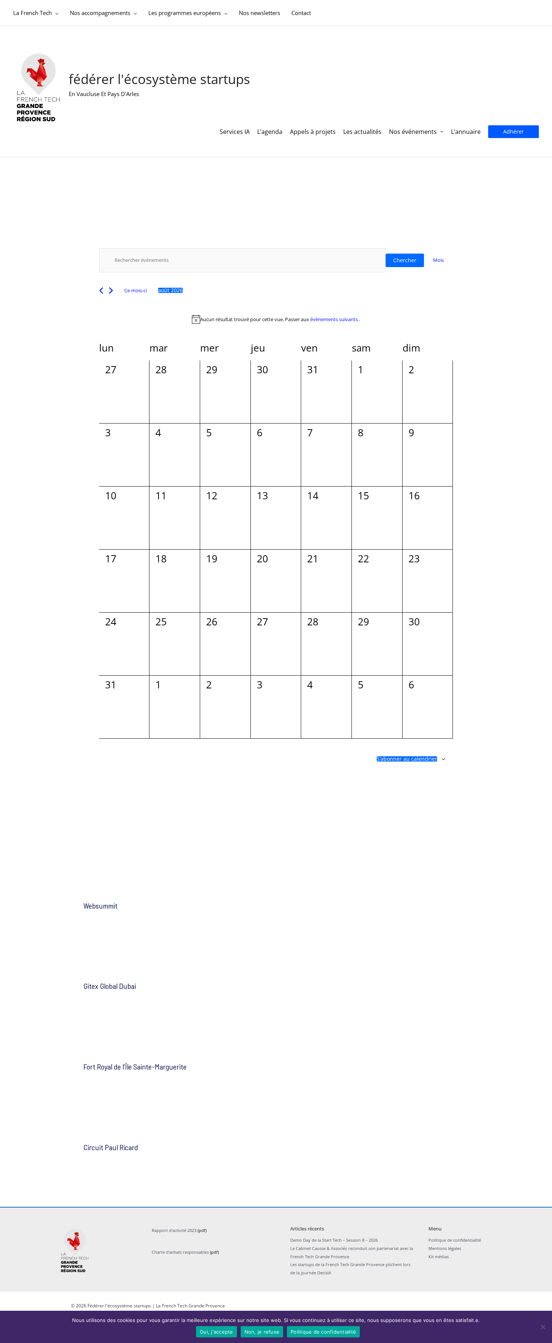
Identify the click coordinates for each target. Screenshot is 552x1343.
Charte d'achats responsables (180, 1252)
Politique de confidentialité (454, 1240)
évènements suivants (334, 319)
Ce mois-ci (135, 290)
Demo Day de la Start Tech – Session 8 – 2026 (334, 1240)
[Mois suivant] (111, 290)
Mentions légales (444, 1248)
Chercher (404, 260)
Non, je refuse (262, 1332)
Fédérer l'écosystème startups (159, 79)
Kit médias (438, 1256)
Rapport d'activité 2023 (174, 1230)
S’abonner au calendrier (407, 759)
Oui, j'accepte (216, 1332)
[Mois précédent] (101, 290)
